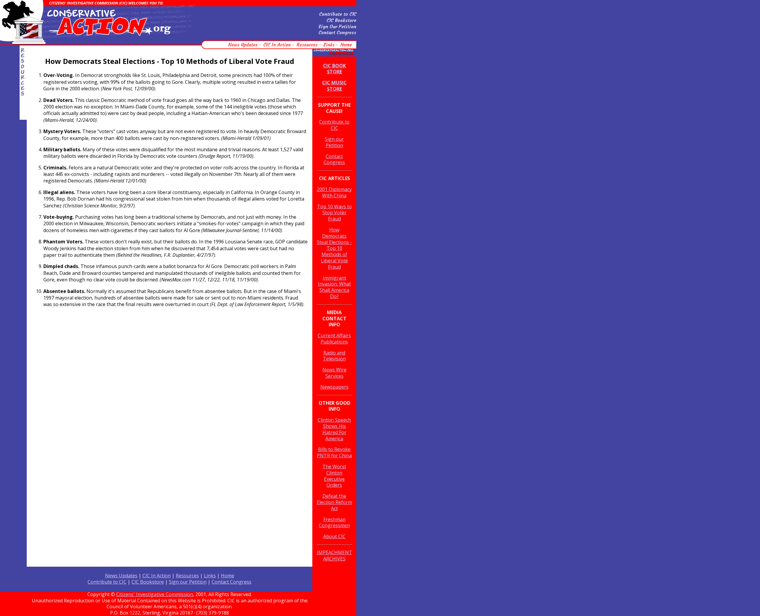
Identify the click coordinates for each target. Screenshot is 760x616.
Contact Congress (337, 32)
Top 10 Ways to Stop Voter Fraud (334, 212)
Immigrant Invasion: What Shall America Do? (334, 287)
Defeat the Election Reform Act (334, 502)
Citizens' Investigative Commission (154, 594)
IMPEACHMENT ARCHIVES (334, 555)
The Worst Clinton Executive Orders (334, 475)
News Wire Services (334, 372)
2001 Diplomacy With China (334, 192)
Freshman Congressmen (334, 522)
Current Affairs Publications (334, 338)
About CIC (334, 536)
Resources (307, 45)
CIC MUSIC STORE (334, 85)
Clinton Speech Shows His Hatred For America (334, 429)
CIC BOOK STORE (334, 68)
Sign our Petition (334, 142)
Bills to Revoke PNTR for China (334, 452)
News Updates (242, 45)
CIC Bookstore (341, 20)
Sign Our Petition (337, 26)
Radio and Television (334, 355)
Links (329, 45)
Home (346, 45)
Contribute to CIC (337, 14)
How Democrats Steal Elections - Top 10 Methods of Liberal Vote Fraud (334, 248)
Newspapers (334, 387)
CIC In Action (277, 45)
